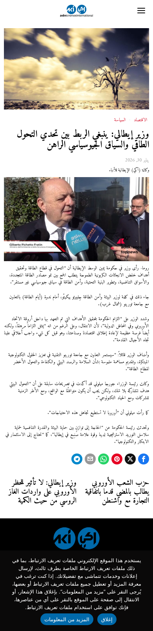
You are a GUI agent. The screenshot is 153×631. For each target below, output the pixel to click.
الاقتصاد (141, 120)
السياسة (120, 120)
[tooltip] (143, 459)
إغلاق (107, 619)
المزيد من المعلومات (67, 619)
